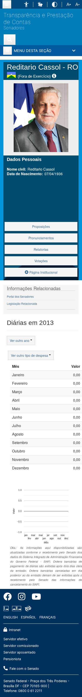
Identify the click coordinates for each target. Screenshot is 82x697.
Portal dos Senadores (20, 296)
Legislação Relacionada (22, 303)
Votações (41, 261)
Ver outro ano (20, 340)
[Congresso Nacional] (16, 608)
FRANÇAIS (47, 617)
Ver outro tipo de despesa (30, 355)
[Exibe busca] (9, 39)
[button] (26, 4)
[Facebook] (9, 597)
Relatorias (41, 249)
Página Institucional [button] (42, 272)
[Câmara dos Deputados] (6, 608)
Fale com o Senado (24, 668)
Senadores (13, 27)
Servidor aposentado (19, 652)
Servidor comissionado (21, 646)
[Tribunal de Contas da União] (27, 608)
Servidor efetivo (15, 639)
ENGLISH (10, 617)
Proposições (41, 226)
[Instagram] (21, 597)
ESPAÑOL (28, 617)
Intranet (14, 630)
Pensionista (12, 659)
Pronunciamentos (41, 238)
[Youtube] (34, 597)
